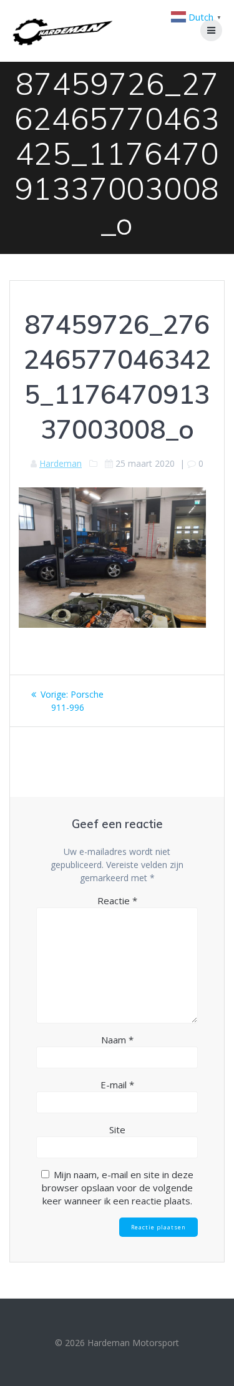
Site (117, 1129)
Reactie (117, 900)
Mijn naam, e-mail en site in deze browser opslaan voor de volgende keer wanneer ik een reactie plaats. (117, 1187)
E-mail (117, 1084)
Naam (117, 1039)
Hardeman (60, 463)
